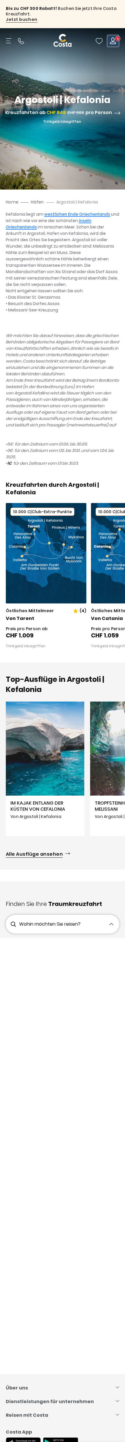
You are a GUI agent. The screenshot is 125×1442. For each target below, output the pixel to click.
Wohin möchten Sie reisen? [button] (50, 924)
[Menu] (9, 40)
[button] (99, 40)
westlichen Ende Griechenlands (77, 214)
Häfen (37, 202)
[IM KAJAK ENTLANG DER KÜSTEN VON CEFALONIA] (45, 769)
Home (12, 202)
